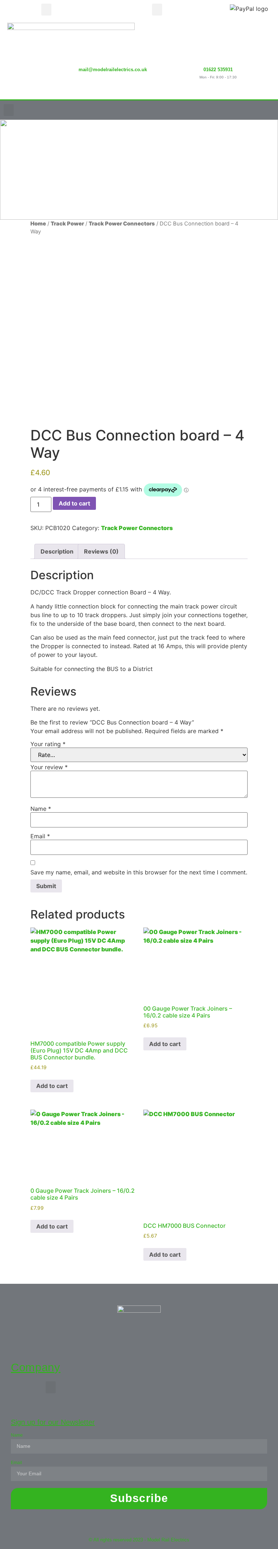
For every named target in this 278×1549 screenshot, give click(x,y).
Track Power (67, 223)
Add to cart (74, 503)
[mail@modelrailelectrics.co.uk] (113, 51)
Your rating (48, 744)
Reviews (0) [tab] (101, 551)
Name (40, 809)
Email (40, 836)
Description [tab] (57, 551)
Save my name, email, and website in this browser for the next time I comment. (138, 872)
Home (38, 223)
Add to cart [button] (52, 1085)
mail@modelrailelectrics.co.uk (113, 69)
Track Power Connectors (122, 223)
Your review (49, 767)
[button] (46, 10)
